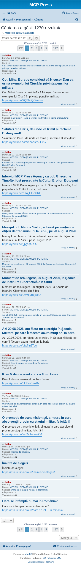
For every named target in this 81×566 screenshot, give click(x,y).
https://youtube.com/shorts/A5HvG (24, 142)
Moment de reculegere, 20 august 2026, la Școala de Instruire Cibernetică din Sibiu (39, 265)
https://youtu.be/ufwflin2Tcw (19, 345)
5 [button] (46, 48)
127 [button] (55, 48)
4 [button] (41, 48)
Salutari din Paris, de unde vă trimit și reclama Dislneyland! (40, 118)
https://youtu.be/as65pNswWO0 (22, 434)
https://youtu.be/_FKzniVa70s (20, 383)
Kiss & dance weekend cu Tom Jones (29, 363)
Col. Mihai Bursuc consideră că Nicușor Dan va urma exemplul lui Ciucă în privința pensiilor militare (38, 66)
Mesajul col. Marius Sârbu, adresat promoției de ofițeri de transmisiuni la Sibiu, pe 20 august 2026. (37, 214)
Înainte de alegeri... (20, 452)
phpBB (28, 554)
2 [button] (32, 48)
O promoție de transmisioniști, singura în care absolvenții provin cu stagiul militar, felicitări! (38, 405)
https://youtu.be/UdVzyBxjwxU (21, 294)
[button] (20, 48)
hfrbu (8, 55)
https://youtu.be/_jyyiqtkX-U (19, 244)
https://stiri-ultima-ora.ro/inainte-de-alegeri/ (28, 472)
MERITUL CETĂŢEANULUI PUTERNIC (29, 60)
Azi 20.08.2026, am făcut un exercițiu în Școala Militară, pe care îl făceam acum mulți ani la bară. (39, 316)
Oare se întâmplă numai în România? (29, 490)
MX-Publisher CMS (52, 558)
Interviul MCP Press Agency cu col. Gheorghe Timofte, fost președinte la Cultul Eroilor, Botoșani (38, 163)
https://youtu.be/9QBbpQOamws (22, 100)
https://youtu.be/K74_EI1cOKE (21, 193)
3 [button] (36, 48)
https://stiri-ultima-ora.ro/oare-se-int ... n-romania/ (33, 510)
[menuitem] (11, 13)
